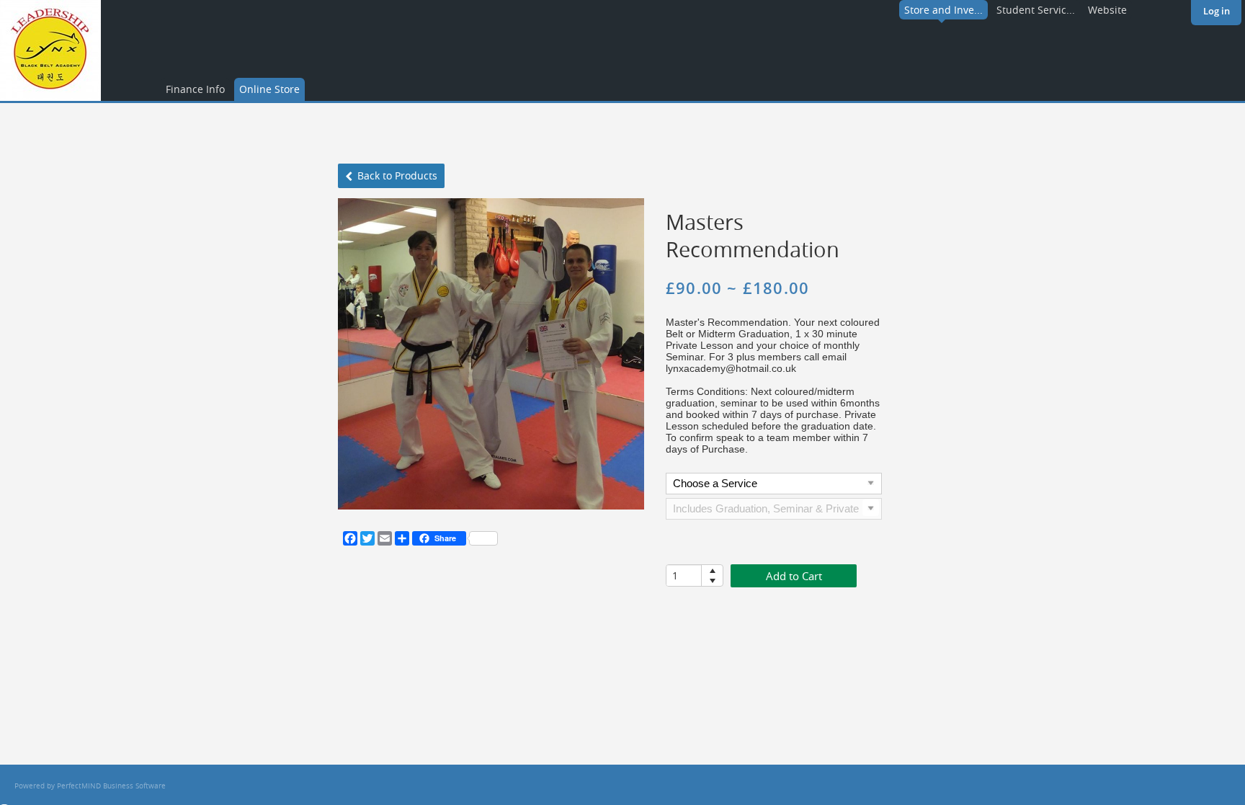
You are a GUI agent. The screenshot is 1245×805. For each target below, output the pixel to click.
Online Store (269, 89)
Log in (1216, 10)
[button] (712, 570)
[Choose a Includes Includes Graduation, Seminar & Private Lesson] (774, 510)
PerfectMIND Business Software (111, 786)
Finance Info (195, 89)
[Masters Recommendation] (491, 354)
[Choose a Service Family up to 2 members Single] (774, 485)
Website (1107, 10)
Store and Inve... (943, 10)
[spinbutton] (684, 575)
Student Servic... (1035, 10)
